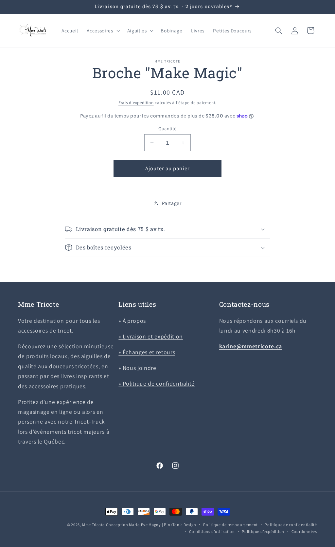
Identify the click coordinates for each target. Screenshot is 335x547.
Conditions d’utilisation (212, 531)
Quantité (167, 128)
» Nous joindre (137, 368)
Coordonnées (304, 531)
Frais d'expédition (136, 102)
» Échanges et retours (146, 352)
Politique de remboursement (230, 524)
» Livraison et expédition (150, 336)
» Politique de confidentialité (156, 383)
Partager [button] (172, 203)
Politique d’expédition (263, 531)
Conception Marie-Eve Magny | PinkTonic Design (151, 524)
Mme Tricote (93, 524)
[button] (102, 30)
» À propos (132, 320)
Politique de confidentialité (291, 524)
